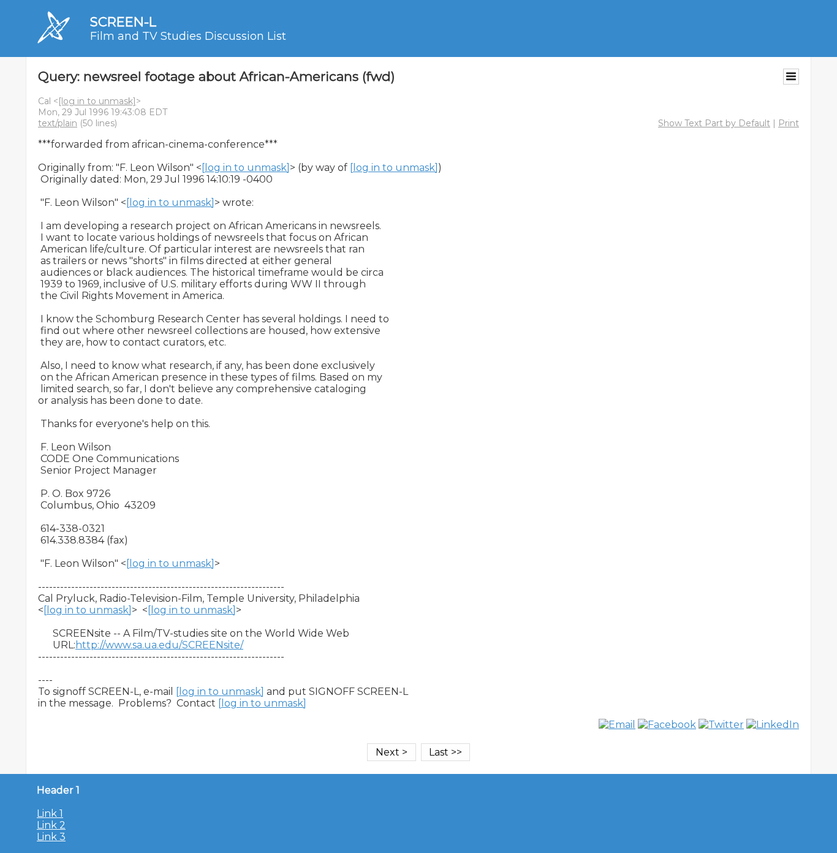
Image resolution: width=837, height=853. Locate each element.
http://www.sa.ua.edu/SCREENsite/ (159, 645)
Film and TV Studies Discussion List (188, 36)
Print (788, 123)
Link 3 (51, 837)
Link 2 (51, 825)
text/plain (57, 123)
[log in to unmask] (97, 101)
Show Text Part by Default (714, 123)
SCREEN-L (123, 21)
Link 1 (50, 813)
